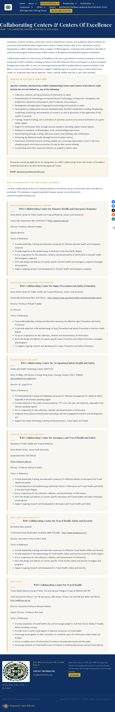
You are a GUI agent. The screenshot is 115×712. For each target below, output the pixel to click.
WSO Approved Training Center (33, 10)
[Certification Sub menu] (93, 4)
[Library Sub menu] (45, 7)
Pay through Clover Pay (61, 11)
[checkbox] (6, 706)
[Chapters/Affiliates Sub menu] (59, 4)
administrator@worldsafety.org (30, 171)
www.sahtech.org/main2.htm (23, 378)
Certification (85, 3)
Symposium (25, 7)
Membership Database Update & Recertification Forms (83, 7)
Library (39, 7)
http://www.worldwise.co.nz (74, 532)
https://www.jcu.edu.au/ (58, 220)
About (31, 3)
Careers (52, 7)
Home (22, 3)
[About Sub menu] (36, 4)
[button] (113, 201)
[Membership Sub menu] (76, 4)
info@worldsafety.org (42, 674)
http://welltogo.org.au (20, 600)
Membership (68, 3)
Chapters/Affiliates (48, 3)
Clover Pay (74, 675)
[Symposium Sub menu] (32, 7)
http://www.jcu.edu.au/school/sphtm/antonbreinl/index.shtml (74, 297)
